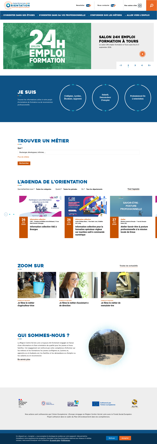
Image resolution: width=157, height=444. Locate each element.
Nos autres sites (130, 5)
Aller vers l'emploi (138, 15)
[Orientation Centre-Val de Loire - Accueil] (17, 5)
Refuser (112, 438)
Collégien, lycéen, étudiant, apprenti (73, 97)
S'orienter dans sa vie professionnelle (62, 15)
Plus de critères (23, 157)
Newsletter (80, 5)
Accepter (125, 438)
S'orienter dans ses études (19, 15)
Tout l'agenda (133, 189)
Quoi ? (20, 148)
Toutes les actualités (129, 266)
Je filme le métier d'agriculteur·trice (26, 304)
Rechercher (24, 163)
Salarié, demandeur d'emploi (105, 97)
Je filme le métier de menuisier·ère (110, 304)
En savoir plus (24, 359)
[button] (120, 65)
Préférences (65, 440)
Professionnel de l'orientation (137, 97)
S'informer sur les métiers (106, 15)
